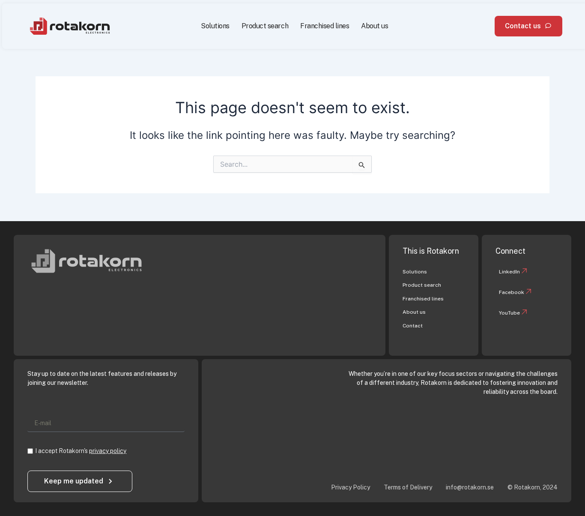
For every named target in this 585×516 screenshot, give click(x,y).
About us (374, 26)
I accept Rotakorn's (80, 450)
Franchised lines (324, 26)
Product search (265, 26)
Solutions (215, 26)
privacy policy (107, 450)
